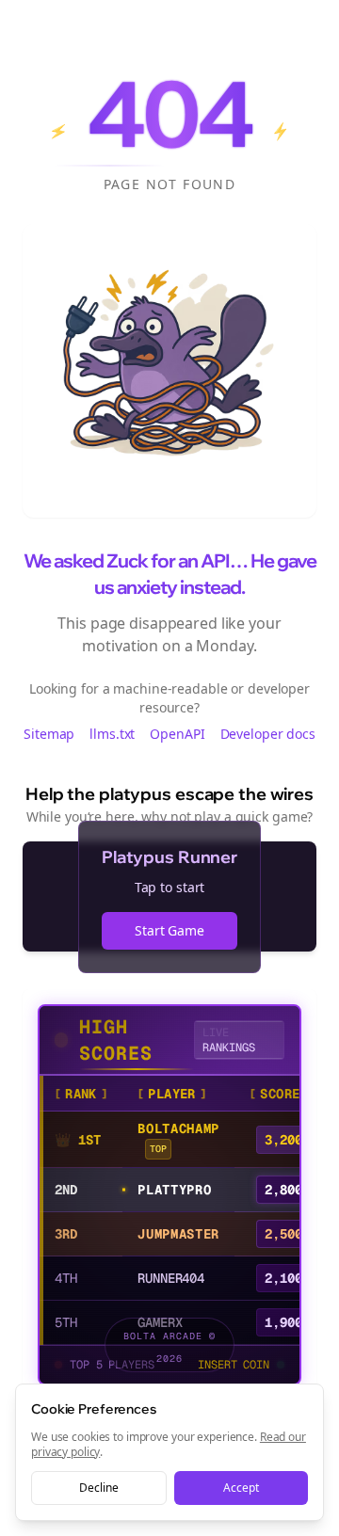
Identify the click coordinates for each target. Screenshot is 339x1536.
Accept (240, 1488)
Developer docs (267, 734)
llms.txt (112, 734)
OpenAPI (177, 734)
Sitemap (49, 734)
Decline (98, 1488)
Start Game (169, 930)
